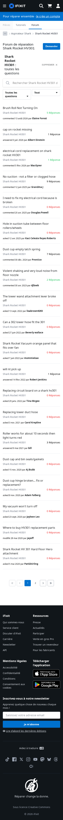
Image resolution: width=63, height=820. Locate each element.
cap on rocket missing (17, 129)
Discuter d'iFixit (12, 633)
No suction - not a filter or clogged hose (29, 176)
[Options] (5, 33)
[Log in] (58, 5)
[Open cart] (49, 5)
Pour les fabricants (44, 650)
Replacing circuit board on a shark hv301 (30, 390)
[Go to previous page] (20, 583)
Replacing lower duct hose (20, 412)
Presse (37, 622)
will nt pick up (12, 369)
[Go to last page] (51, 583)
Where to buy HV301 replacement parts (29, 528)
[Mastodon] (42, 759)
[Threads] (56, 759)
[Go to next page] (43, 583)
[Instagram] (28, 759)
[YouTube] (35, 759)
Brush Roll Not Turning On (20, 108)
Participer (38, 633)
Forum (35, 25)
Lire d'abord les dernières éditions (26, 731)
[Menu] (4, 6)
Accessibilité (10, 667)
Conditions (9, 678)
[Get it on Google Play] (46, 684)
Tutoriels (21, 25)
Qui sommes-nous (13, 622)
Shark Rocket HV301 (46, 33)
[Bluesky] (49, 759)
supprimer (48, 64)
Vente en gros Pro (43, 639)
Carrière (7, 639)
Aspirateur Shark (21, 33)
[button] (41, 5)
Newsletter (9, 644)
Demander (52, 46)
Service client (10, 628)
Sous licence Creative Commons (31, 807)
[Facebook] (14, 759)
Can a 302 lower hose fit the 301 (24, 322)
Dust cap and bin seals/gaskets (23, 459)
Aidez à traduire (28, 748)
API (5, 650)
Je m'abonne (31, 724)
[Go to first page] (12, 583)
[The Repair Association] (31, 766)
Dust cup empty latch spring (21, 249)
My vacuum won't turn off (20, 506)
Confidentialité (11, 673)
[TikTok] (7, 759)
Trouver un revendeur (46, 644)
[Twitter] (21, 759)
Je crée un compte (48, 16)
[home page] (17, 6)
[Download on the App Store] (46, 673)
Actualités (38, 628)
